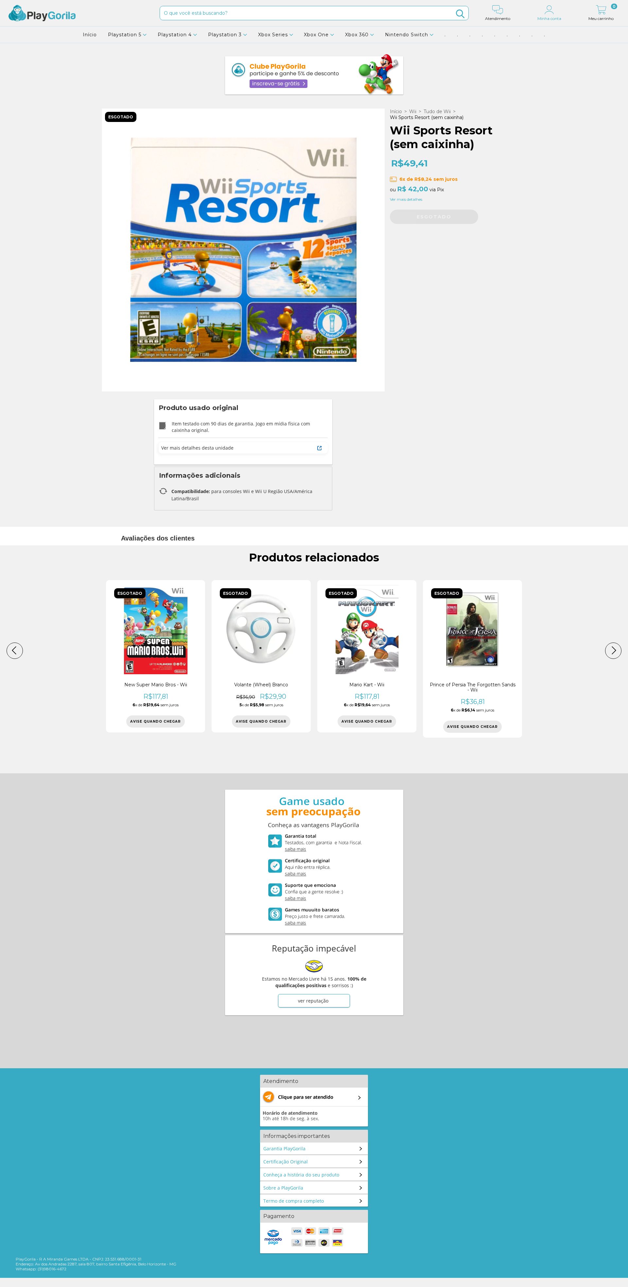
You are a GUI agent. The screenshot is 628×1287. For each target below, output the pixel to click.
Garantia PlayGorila (284, 1148)
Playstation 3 (225, 35)
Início (90, 35)
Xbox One (317, 35)
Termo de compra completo (293, 1201)
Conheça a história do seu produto (301, 1175)
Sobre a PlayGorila (283, 1188)
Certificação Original (285, 1161)
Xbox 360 (357, 35)
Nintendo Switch (407, 35)
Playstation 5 (125, 35)
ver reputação (313, 1001)
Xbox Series (273, 35)
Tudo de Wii (437, 111)
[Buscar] (460, 14)
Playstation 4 (175, 35)
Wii (412, 111)
